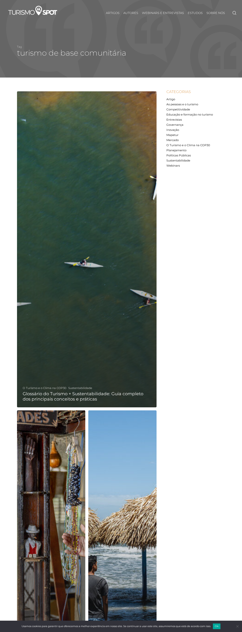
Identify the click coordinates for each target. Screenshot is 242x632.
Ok (217, 626)
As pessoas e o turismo (182, 104)
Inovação (172, 130)
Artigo (170, 99)
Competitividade (178, 109)
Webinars (173, 165)
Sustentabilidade (80, 388)
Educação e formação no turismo (189, 114)
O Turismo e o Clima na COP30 (44, 388)
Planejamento (176, 150)
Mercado (172, 140)
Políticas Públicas (178, 155)
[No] (237, 626)
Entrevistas (174, 119)
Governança (174, 125)
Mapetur (172, 135)
